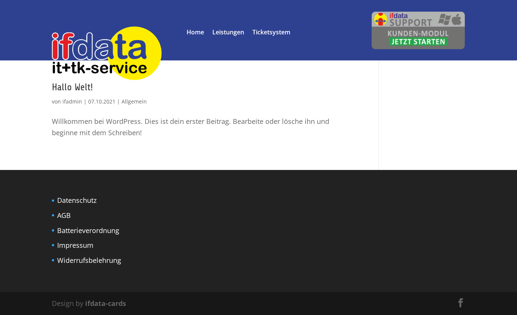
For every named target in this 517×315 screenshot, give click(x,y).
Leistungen (228, 32)
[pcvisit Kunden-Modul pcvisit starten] (418, 46)
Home (195, 32)
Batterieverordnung (88, 230)
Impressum (75, 245)
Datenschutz (77, 200)
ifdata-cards (105, 303)
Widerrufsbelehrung (89, 260)
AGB (64, 215)
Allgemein (134, 101)
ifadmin (72, 101)
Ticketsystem (271, 32)
